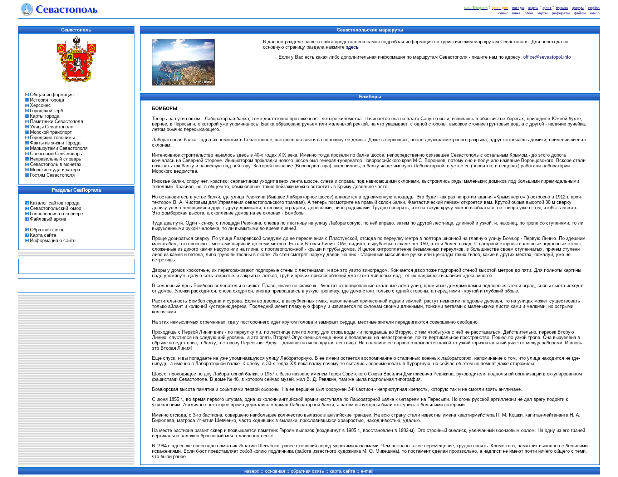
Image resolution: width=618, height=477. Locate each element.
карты (533, 8)
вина (516, 13)
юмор (595, 13)
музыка (562, 8)
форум (578, 8)
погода (518, 8)
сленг (503, 13)
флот (547, 8)
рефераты (561, 13)
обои (529, 13)
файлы (580, 13)
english (594, 8)
